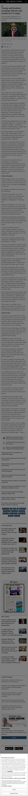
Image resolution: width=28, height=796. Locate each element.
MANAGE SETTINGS (14, 793)
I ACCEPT (14, 789)
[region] (14, 774)
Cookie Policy (10, 771)
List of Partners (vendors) (6, 786)
